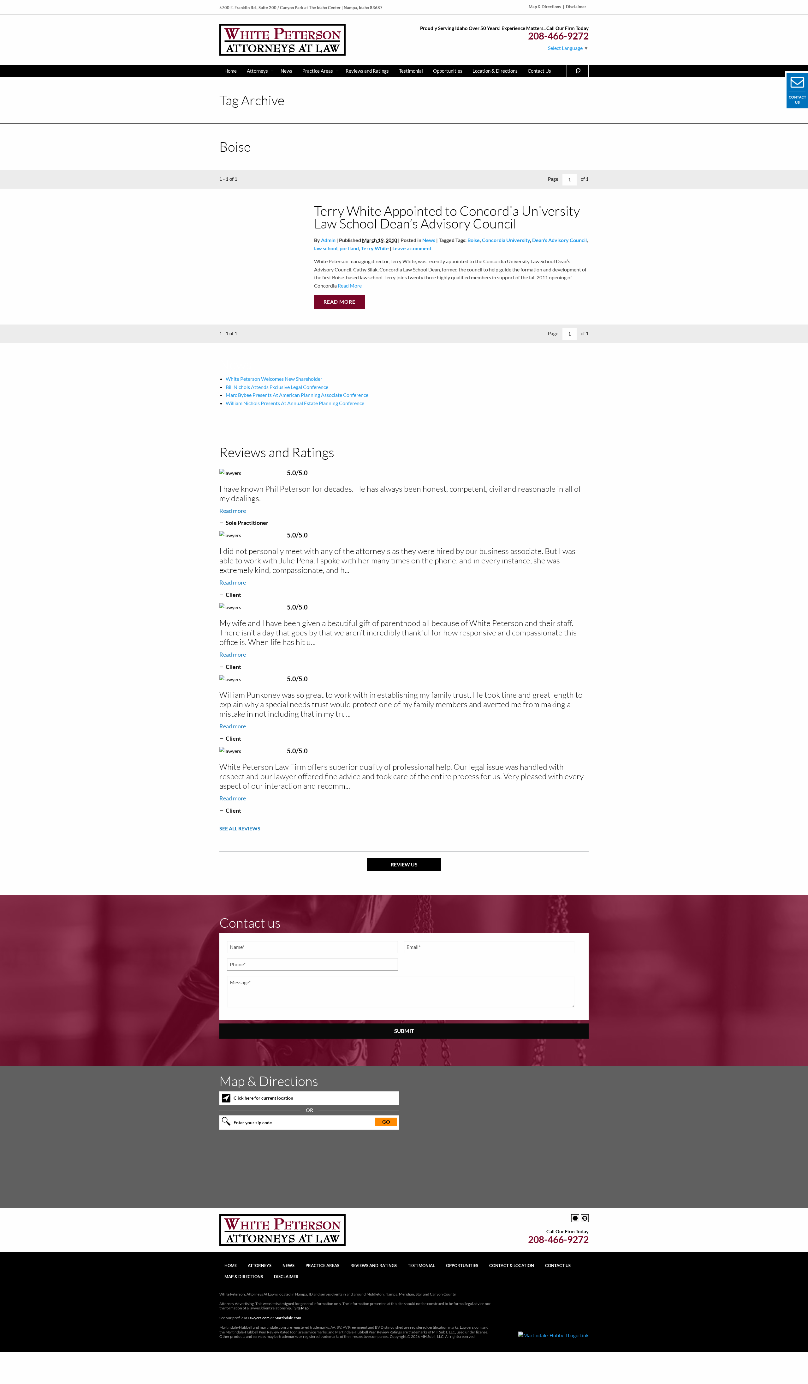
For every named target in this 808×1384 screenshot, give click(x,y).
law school (325, 248)
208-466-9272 (558, 36)
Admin (328, 240)
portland (349, 248)
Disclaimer (576, 7)
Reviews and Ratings (367, 71)
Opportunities (447, 71)
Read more (232, 510)
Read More (349, 285)
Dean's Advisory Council (559, 240)
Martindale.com (288, 1317)
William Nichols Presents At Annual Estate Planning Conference (295, 403)
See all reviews (239, 828)
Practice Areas (317, 71)
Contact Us (539, 71)
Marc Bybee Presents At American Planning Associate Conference (297, 395)
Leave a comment (411, 248)
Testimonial (411, 71)
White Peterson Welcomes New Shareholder (274, 379)
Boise (473, 240)
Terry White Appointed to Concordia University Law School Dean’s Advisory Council (447, 217)
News (286, 71)
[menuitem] (230, 71)
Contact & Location (511, 1265)
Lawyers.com (259, 1317)
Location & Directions (495, 71)
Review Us (404, 864)
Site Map (301, 1308)
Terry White (375, 248)
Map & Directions (545, 7)
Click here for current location (263, 1098)
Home (230, 71)
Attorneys (257, 71)
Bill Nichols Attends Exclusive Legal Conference (277, 387)
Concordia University (506, 240)
